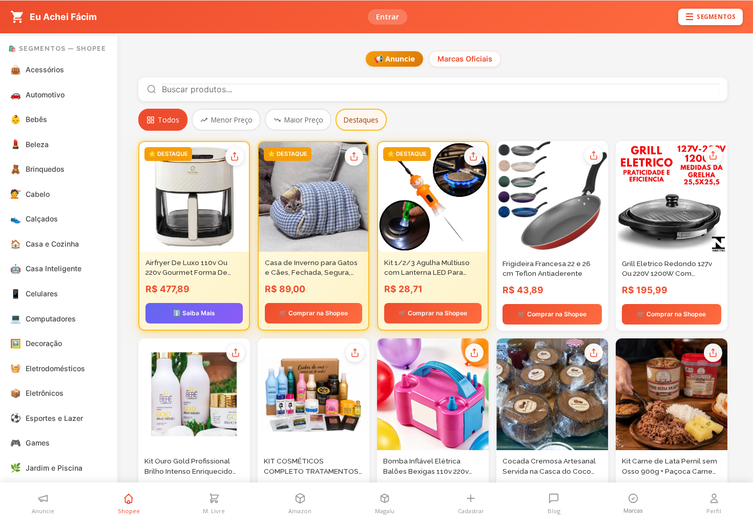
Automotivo (37, 94)
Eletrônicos (37, 393)
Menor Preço (232, 120)
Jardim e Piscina (46, 467)
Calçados (34, 219)
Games (30, 443)
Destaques (361, 120)
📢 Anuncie (394, 59)
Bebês (29, 119)
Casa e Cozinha (44, 244)
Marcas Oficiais (464, 58)
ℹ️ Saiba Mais (194, 313)
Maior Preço (303, 120)
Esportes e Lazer (46, 418)
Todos (168, 120)
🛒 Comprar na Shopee (313, 313)
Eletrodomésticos (48, 368)
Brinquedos (37, 169)
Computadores (43, 318)
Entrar (387, 17)
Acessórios (37, 70)
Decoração (36, 343)
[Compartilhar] (234, 156)
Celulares (34, 294)
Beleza (29, 144)
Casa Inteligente (46, 269)
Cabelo (30, 194)
